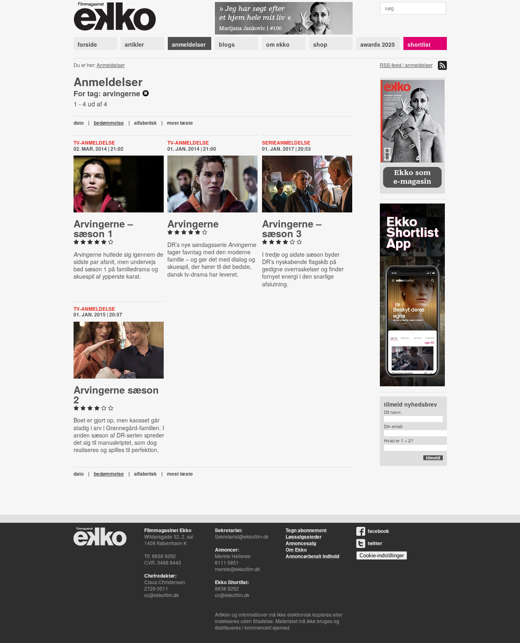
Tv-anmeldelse (94, 142)
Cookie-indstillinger (382, 555)
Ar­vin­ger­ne (193, 223)
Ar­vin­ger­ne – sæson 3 (291, 228)
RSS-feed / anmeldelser (406, 64)
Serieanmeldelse (286, 142)
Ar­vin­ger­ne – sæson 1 (103, 228)
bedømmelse (109, 122)
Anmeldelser (111, 64)
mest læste (180, 122)
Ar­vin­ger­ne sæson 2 (116, 394)
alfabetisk (145, 122)
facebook (378, 531)
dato (79, 122)
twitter (375, 543)
